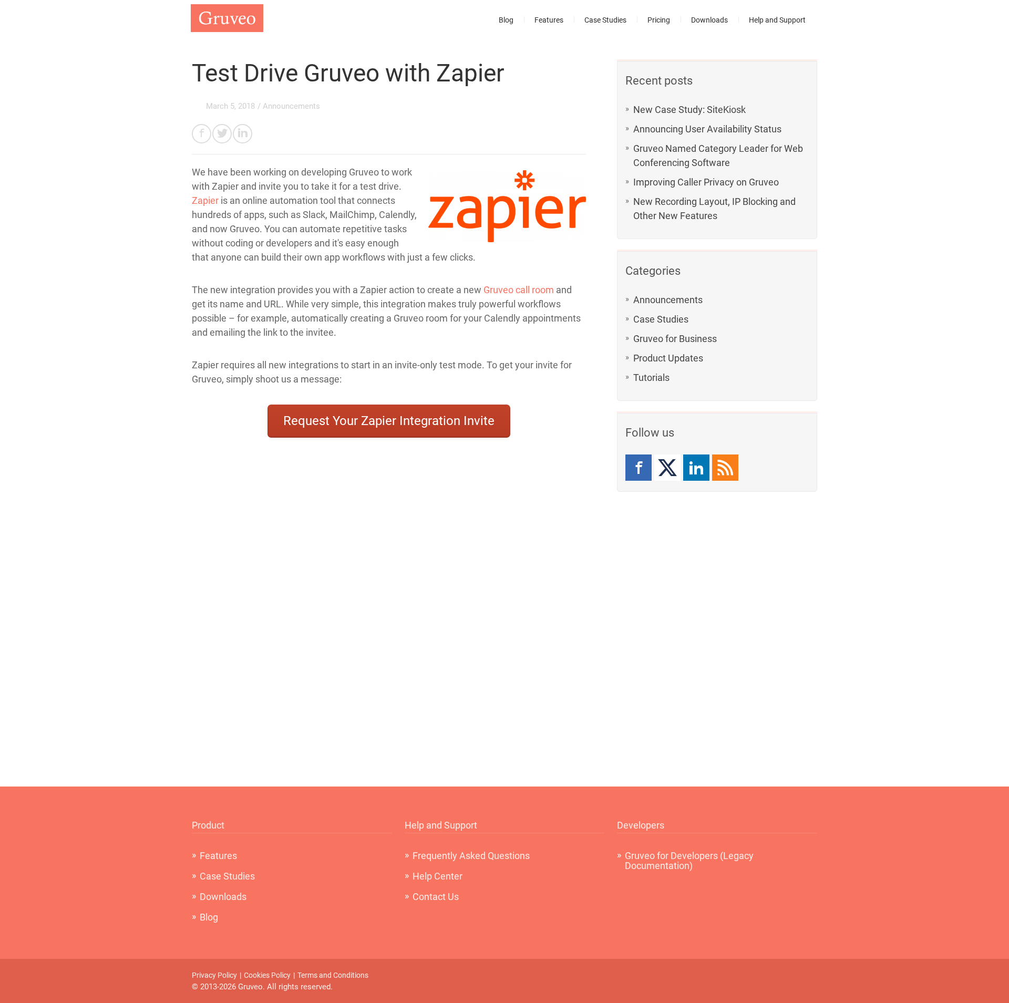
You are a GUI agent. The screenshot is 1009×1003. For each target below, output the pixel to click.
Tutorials (651, 377)
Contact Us (436, 896)
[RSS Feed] (725, 467)
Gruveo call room (518, 289)
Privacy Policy (214, 975)
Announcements (668, 299)
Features (548, 20)
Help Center (437, 876)
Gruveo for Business (675, 338)
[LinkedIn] (696, 467)
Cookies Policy (267, 975)
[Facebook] (638, 467)
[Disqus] (389, 651)
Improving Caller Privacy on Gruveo (706, 182)
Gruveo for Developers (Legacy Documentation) (689, 860)
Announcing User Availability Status (707, 129)
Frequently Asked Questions (471, 855)
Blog (506, 20)
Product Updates (668, 358)
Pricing (658, 20)
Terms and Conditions (332, 975)
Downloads (709, 20)
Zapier (205, 200)
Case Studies (605, 20)
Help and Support (777, 20)
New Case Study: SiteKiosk (689, 109)
